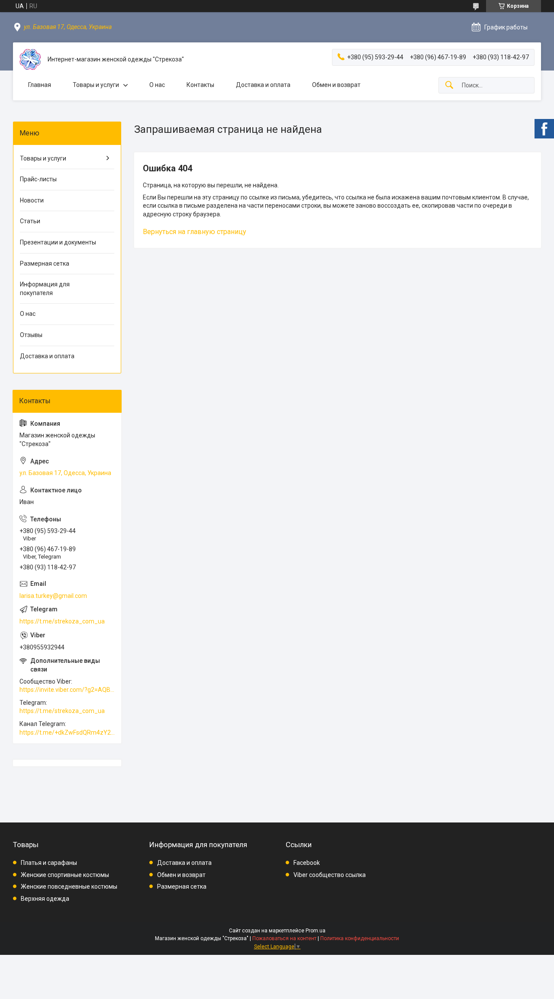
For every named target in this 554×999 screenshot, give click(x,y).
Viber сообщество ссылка (329, 874)
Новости (32, 200)
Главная (39, 84)
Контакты (200, 84)
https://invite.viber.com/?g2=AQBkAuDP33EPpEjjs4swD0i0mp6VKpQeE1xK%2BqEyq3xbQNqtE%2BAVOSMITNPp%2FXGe (67, 689)
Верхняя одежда (45, 898)
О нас (157, 84)
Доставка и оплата (263, 84)
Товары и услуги (96, 84)
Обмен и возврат (336, 84)
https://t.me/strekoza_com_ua (62, 621)
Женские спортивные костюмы (65, 874)
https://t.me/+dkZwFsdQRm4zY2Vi (67, 732)
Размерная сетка (44, 263)
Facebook (306, 862)
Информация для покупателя (45, 288)
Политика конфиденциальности (359, 938)
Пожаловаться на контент (284, 938)
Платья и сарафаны (49, 862)
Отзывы (31, 334)
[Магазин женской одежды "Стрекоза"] (30, 59)
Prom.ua (315, 931)
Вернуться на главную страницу (194, 232)
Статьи (30, 221)
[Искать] (449, 85)
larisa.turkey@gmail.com (53, 595)
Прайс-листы (38, 179)
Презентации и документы (58, 242)
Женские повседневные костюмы (69, 886)
